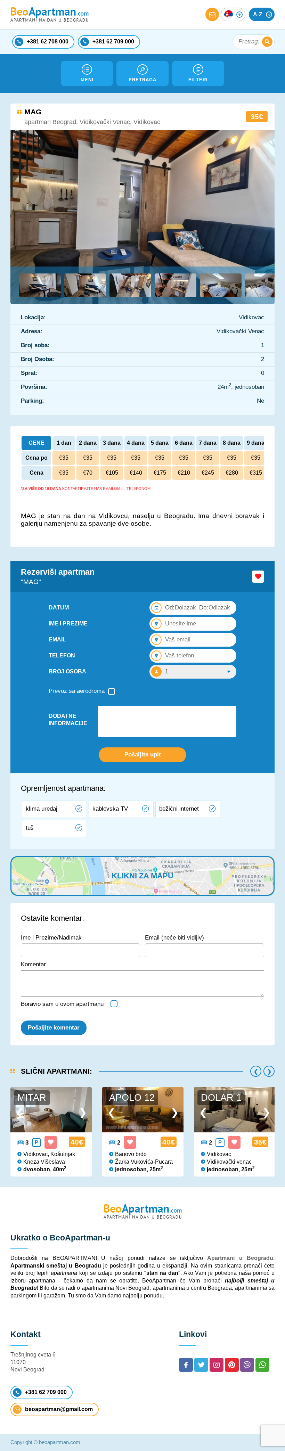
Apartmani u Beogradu (240, 1258)
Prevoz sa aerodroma (77, 691)
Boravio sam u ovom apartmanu (62, 1004)
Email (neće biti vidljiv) (174, 937)
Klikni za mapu (142, 875)
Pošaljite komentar (54, 1027)
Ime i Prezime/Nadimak (51, 937)
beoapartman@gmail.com (59, 1409)
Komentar (33, 964)
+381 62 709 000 (46, 1392)
